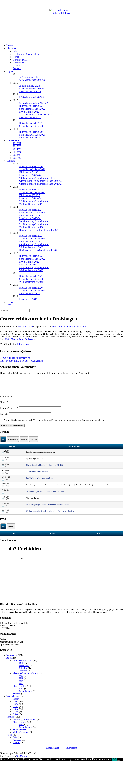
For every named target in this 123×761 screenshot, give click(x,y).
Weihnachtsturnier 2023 (31, 247)
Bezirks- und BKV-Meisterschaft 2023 (38, 250)
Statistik (17, 68)
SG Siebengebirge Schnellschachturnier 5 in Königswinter (48, 504)
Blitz (21, 688)
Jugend (10, 71)
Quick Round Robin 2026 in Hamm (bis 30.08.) (44, 465)
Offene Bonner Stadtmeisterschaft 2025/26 (40, 181)
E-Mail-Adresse (9, 408)
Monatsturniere (19, 686)
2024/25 (17, 149)
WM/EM (23, 670)
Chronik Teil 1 (20, 59)
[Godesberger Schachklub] (61, 21)
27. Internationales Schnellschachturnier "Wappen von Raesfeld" (50, 511)
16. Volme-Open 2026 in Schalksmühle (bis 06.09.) (45, 491)
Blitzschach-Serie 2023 (31, 235)
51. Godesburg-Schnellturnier (34, 224)
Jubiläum (17, 740)
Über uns (11, 48)
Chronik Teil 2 (20, 62)
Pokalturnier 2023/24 (30, 218)
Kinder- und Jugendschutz (26, 54)
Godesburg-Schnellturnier (24, 719)
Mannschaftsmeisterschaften (25, 673)
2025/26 (17, 146)
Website (4, 414)
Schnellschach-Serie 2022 (32, 108)
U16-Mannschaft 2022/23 (32, 97)
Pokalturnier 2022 (28, 264)
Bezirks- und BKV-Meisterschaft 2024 (38, 230)
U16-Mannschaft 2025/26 (32, 80)
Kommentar (7, 396)
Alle (3, 439)
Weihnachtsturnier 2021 (31, 281)
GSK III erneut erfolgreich (15, 357)
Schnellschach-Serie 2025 (32, 192)
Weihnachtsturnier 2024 (31, 227)
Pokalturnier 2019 (28, 299)
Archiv (16, 65)
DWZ (9, 305)
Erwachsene (13, 439)
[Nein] (118, 760)
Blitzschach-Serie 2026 (31, 166)
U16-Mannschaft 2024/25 (32, 88)
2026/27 (17, 143)
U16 (21, 683)
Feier (15, 737)
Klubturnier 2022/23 (29, 241)
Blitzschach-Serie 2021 (31, 123)
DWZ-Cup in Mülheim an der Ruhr (39, 478)
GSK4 (15, 709)
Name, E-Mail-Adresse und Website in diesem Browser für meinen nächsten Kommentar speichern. (54, 420)
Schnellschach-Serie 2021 (32, 126)
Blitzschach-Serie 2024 (31, 209)
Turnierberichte (20, 729)
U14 (21, 681)
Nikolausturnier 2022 (30, 117)
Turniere (10, 160)
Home (9, 45)
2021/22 (17, 157)
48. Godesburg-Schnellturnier (34, 267)
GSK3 (15, 706)
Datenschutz (52, 747)
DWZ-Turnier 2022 (29, 111)
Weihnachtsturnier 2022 (31, 270)
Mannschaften (13, 140)
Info (15, 51)
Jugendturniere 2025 (29, 85)
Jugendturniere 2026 (29, 77)
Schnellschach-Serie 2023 (32, 238)
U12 (21, 678)
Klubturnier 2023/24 (29, 215)
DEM (21, 663)
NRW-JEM (24, 665)
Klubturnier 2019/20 (29, 137)
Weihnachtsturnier (21, 732)
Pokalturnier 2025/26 (30, 175)
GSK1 (15, 701)
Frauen (16, 699)
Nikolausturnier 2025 (30, 91)
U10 (21, 676)
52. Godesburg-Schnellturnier (34, 201)
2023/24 (17, 152)
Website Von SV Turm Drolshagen (19, 339)
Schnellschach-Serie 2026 (32, 169)
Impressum (71, 747)
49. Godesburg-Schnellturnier (34, 244)
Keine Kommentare (77, 326)
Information (23, 344)
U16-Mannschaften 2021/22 (33, 103)
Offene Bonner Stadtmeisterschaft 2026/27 (40, 183)
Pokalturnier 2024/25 (30, 198)
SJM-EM (23, 668)
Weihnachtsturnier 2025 (31, 204)
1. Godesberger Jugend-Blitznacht (36, 114)
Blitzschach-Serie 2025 (31, 189)
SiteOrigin (21, 756)
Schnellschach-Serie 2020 (32, 134)
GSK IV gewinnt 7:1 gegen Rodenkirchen (23, 360)
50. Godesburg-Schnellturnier (34, 221)
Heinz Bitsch (58, 326)
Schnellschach (25, 691)
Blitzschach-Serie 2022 (31, 106)
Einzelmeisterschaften (23, 660)
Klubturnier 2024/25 (29, 195)
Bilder (16, 56)
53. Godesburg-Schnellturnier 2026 (37, 178)
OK (114, 759)
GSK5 (15, 712)
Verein (9, 735)
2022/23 (17, 155)
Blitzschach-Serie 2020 (31, 131)
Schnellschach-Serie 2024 (32, 212)
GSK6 (15, 714)
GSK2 (15, 704)
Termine (10, 302)
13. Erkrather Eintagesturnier (37, 472)
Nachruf (16, 742)
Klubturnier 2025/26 (29, 172)
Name (4, 402)
